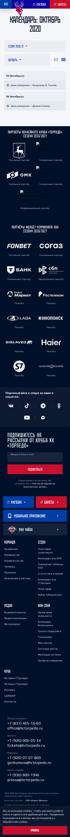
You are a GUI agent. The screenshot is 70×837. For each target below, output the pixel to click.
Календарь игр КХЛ (50, 558)
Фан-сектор (45, 642)
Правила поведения (50, 660)
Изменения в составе (17, 578)
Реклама (9, 689)
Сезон (41, 542)
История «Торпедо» (16, 678)
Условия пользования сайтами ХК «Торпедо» (26, 805)
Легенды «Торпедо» (16, 683)
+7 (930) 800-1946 (23, 775)
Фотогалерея (12, 624)
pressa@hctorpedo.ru (25, 780)
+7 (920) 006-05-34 (24, 740)
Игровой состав (13, 560)
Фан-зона (44, 605)
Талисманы (45, 637)
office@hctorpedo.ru (25, 728)
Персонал (10, 572)
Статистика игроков (50, 573)
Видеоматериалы (15, 612)
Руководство (11, 554)
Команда (9, 542)
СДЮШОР (10, 695)
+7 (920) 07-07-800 (24, 757)
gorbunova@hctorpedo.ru (29, 762)
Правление (11, 549)
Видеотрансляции (15, 618)
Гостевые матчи (48, 648)
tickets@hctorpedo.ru (26, 745)
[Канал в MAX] (43, 417)
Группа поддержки (49, 631)
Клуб (7, 671)
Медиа (8, 605)
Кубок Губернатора (50, 594)
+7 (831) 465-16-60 (24, 723)
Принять (35, 830)
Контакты (10, 701)
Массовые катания (49, 654)
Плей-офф (44, 588)
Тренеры (9, 566)
